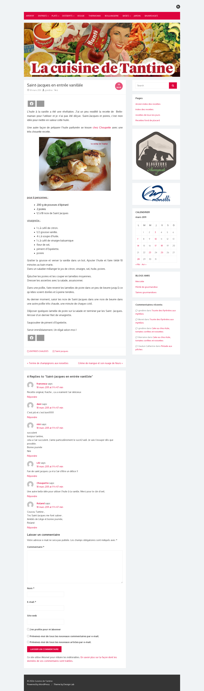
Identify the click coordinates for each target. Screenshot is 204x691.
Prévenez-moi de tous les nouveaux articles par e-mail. (60, 642)
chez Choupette (102, 127)
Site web (32, 615)
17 (156, 245)
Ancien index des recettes (147, 104)
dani (39, 404)
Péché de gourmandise (146, 287)
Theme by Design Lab (64, 684)
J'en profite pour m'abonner (45, 629)
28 (138, 259)
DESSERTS (67, 15)
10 (156, 239)
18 (162, 245)
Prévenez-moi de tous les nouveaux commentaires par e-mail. (64, 636)
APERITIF (30, 15)
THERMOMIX (95, 15)
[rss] (178, 7)
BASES (126, 15)
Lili (38, 462)
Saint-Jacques (61, 351)
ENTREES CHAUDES (39, 351)
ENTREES (42, 15)
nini (39, 424)
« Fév (137, 264)
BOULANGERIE (112, 15)
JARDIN (137, 15)
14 (138, 245)
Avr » (144, 264)
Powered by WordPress (38, 684)
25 (162, 252)
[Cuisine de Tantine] (102, 50)
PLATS (54, 15)
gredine (48, 90)
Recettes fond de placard (147, 120)
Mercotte (139, 281)
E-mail (31, 602)
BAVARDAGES (151, 15)
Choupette (43, 483)
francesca (42, 383)
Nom (30, 588)
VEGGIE (80, 15)
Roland (41, 503)
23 (150, 252)
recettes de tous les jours (147, 115)
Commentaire (35, 547)
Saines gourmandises (146, 292)
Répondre (32, 396)
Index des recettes (144, 109)
